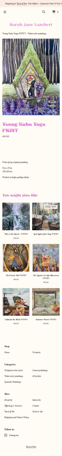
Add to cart (31, 147)
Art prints (36, 376)
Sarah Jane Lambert (31, 24)
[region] (31, 3)
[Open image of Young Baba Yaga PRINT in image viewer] (31, 77)
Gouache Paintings (12, 381)
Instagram (14, 435)
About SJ (8, 399)
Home (7, 352)
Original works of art (13, 370)
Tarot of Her (19, 3)
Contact (35, 405)
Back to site (37, 411)
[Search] (43, 12)
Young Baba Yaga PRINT (14, 33)
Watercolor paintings (37, 33)
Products (36, 352)
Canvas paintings (40, 370)
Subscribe (36, 399)
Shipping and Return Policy (16, 417)
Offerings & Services (13, 405)
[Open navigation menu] (4, 12)
